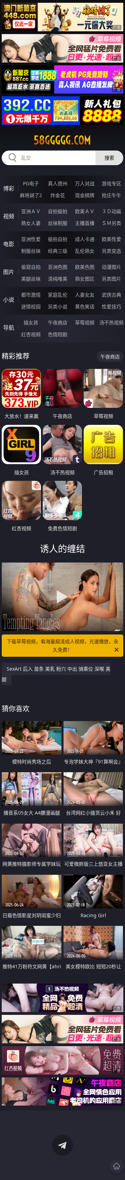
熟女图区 (84, 278)
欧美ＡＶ (84, 211)
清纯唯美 (57, 278)
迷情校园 (31, 306)
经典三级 (57, 251)
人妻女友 (84, 294)
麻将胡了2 (31, 195)
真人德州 (57, 183)
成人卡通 (84, 239)
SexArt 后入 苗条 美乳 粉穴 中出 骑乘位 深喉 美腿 (56, 673)
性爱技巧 (111, 306)
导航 (8, 327)
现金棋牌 (84, 195)
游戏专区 (111, 183)
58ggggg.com (62, 140)
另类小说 (57, 306)
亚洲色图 (57, 267)
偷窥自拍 (31, 267)
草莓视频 (84, 322)
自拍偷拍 (57, 211)
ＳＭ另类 (111, 223)
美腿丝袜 (31, 278)
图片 (8, 272)
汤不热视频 (111, 322)
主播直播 (84, 223)
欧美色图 (84, 267)
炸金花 (57, 195)
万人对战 (84, 183)
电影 (8, 244)
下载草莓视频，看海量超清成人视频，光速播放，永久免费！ (62, 645)
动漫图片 (111, 267)
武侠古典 (111, 294)
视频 (8, 216)
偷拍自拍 (57, 239)
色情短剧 (57, 334)
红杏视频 (31, 334)
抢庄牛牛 (111, 195)
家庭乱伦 (57, 294)
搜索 (109, 157)
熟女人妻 (31, 223)
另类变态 (111, 251)
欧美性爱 (111, 239)
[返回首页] (116, 1166)
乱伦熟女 (84, 251)
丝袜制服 (57, 223)
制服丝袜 (31, 251)
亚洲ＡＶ (31, 211)
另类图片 (111, 278)
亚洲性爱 (31, 239)
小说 (8, 300)
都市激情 (31, 294)
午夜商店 (57, 322)
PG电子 (31, 183)
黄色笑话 (84, 306)
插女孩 (31, 322)
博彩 (8, 188)
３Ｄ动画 (111, 211)
